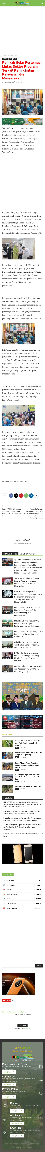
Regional (10, 55)
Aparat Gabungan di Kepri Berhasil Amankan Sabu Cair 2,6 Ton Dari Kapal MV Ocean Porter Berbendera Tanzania (22, 827)
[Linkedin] (31, 495)
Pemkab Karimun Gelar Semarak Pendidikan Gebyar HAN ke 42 (23, 835)
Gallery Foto (6, 626)
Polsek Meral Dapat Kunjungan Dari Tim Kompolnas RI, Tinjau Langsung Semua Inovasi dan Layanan (22, 812)
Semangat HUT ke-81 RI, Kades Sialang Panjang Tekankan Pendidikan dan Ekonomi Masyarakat (27, 582)
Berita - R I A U (8, 734)
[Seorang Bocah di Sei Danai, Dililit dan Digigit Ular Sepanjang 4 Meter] (7, 755)
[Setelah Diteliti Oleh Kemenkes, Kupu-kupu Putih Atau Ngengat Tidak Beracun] (7, 743)
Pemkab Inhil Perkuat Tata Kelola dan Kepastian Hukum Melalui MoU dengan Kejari (28, 669)
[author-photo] (22, 537)
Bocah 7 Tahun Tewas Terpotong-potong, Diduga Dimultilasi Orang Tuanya (27, 765)
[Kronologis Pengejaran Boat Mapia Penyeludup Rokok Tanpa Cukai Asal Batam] (7, 777)
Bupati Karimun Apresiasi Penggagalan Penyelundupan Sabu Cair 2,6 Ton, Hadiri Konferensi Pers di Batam (22, 819)
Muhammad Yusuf (9, 82)
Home (4, 55)
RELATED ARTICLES (10, 554)
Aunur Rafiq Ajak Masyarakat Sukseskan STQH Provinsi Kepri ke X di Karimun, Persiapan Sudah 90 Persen (33, 513)
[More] (36, 495)
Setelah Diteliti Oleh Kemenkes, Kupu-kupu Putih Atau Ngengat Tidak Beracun (28, 743)
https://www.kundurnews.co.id (22, 543)
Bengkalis (5, 565)
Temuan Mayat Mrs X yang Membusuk (28, 786)
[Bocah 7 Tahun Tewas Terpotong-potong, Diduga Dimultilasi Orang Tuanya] (7, 766)
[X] (16, 495)
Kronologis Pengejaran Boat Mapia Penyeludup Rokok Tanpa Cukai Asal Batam (28, 777)
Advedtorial (6, 583)
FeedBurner (27, 1028)
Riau (16, 55)
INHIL (14, 58)
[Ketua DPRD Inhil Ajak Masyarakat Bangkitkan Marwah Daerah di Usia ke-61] (7, 634)
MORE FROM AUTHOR (27, 554)
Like (40, 880)
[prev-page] (3, 677)
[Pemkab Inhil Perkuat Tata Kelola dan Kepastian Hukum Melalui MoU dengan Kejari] (7, 668)
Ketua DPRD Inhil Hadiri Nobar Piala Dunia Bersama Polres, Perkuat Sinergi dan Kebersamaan (27, 611)
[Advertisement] (22, 29)
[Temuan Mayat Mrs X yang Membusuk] (7, 789)
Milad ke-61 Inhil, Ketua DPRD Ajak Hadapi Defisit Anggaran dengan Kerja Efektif (26, 645)
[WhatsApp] (26, 495)
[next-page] (7, 677)
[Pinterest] (21, 495)
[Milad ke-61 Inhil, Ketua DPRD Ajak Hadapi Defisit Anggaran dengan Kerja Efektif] (7, 644)
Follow (38, 885)
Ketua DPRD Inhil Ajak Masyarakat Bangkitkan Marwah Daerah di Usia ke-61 (28, 634)
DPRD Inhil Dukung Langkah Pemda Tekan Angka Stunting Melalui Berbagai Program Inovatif (26, 657)
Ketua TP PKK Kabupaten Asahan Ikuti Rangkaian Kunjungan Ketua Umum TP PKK (11, 512)
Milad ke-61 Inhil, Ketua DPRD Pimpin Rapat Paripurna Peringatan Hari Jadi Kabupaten (27, 623)
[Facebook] (11, 495)
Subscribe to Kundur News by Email (14, 1012)
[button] (3, 3)
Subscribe (37, 908)
